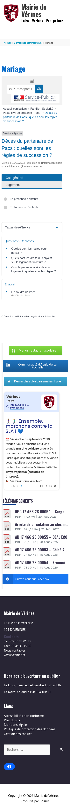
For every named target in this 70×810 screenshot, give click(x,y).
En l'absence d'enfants (23, 207)
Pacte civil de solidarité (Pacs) (22, 112)
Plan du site (12, 720)
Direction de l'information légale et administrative (29, 316)
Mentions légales (16, 725)
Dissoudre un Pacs (23, 292)
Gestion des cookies (18, 734)
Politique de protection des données (29, 729)
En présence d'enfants (23, 198)
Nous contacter (14, 650)
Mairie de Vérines (33, 10)
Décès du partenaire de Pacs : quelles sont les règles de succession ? (30, 117)
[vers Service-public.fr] (35, 98)
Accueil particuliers (15, 108)
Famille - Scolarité (42, 108)
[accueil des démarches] (31, 80)
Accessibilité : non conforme (24, 716)
